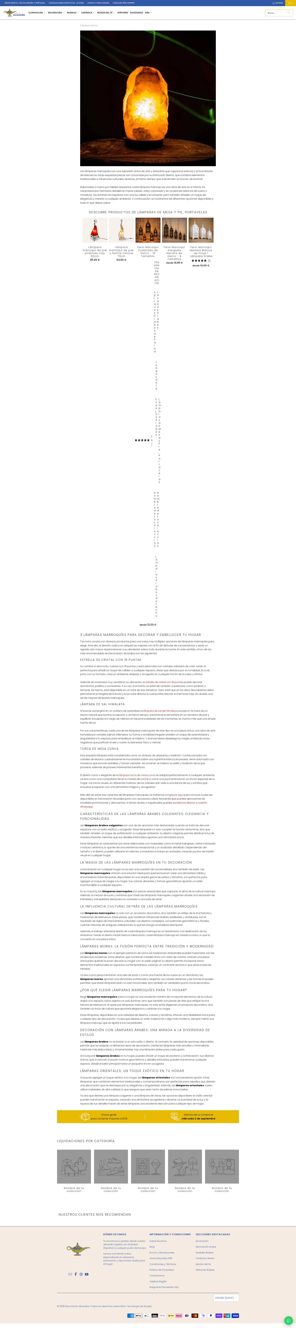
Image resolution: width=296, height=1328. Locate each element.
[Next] (207, 422)
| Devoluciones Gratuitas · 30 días (66, 3)
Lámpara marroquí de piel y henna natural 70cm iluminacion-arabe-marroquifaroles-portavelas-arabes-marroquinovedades (121, 230)
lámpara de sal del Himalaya (160, 711)
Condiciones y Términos (163, 1264)
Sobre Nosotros (158, 1241)
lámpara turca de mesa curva (137, 775)
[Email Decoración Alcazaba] (70, 1275)
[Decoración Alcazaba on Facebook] (75, 1275)
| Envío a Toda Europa (98, 3)
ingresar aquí (175, 795)
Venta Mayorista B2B (161, 1258)
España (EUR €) (225, 1298)
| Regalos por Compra (124, 3)
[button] (37, 13)
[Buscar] (289, 13)
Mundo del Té (203, 1264)
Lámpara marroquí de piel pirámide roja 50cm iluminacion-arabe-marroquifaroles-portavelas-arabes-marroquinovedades (94, 230)
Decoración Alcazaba (77, 1306)
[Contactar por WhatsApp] (288, 1320)
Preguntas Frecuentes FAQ (164, 1287)
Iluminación (202, 1241)
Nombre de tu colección (74, 1171)
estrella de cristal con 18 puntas (164, 682)
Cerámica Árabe (205, 1258)
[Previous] (85, 422)
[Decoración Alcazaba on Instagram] (81, 1275)
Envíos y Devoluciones (162, 1252)
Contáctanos (157, 1275)
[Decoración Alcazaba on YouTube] (86, 1275)
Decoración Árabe (206, 1246)
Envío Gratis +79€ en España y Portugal (25, 3)
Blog (152, 1246)
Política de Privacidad (162, 1269)
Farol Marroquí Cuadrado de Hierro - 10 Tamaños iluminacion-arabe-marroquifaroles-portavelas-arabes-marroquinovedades (148, 230)
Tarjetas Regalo (158, 1281)
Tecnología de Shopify (139, 1306)
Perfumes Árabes (205, 1269)
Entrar (279, 3)
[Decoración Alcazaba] (14, 13)
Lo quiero (148, 236)
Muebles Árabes (205, 1252)
